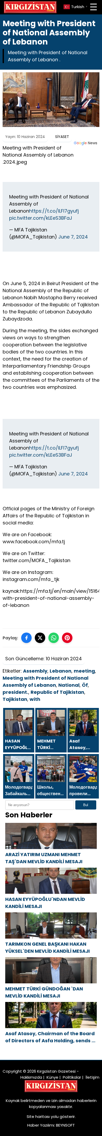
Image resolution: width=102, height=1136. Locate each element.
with (35, 699)
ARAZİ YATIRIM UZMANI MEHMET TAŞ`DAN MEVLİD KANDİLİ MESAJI (43, 858)
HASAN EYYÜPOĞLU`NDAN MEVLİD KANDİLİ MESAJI (45, 903)
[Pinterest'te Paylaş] (67, 638)
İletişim (92, 1077)
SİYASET (62, 136)
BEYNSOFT (65, 1125)
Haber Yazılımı (40, 1125)
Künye (52, 1077)
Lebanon (60, 671)
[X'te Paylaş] (40, 638)
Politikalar (72, 1077)
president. (15, 692)
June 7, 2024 (73, 237)
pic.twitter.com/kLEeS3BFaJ (40, 218)
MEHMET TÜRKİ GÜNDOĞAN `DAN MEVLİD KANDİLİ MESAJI (44, 992)
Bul (85, 805)
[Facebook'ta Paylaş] (26, 638)
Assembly (35, 671)
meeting (84, 671)
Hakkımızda (31, 1077)
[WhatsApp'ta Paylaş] (53, 638)
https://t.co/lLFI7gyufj (54, 211)
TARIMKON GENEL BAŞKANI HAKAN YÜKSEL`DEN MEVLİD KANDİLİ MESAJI (47, 947)
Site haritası (38, 1116)
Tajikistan (15, 699)
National (69, 685)
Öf (85, 685)
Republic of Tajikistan (57, 692)
